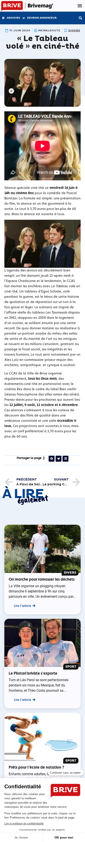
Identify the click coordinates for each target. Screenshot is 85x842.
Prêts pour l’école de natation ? (36, 767)
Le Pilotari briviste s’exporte (33, 673)
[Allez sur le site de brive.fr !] (12, 6)
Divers (74, 30)
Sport (70, 666)
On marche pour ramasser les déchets (42, 579)
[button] (79, 5)
